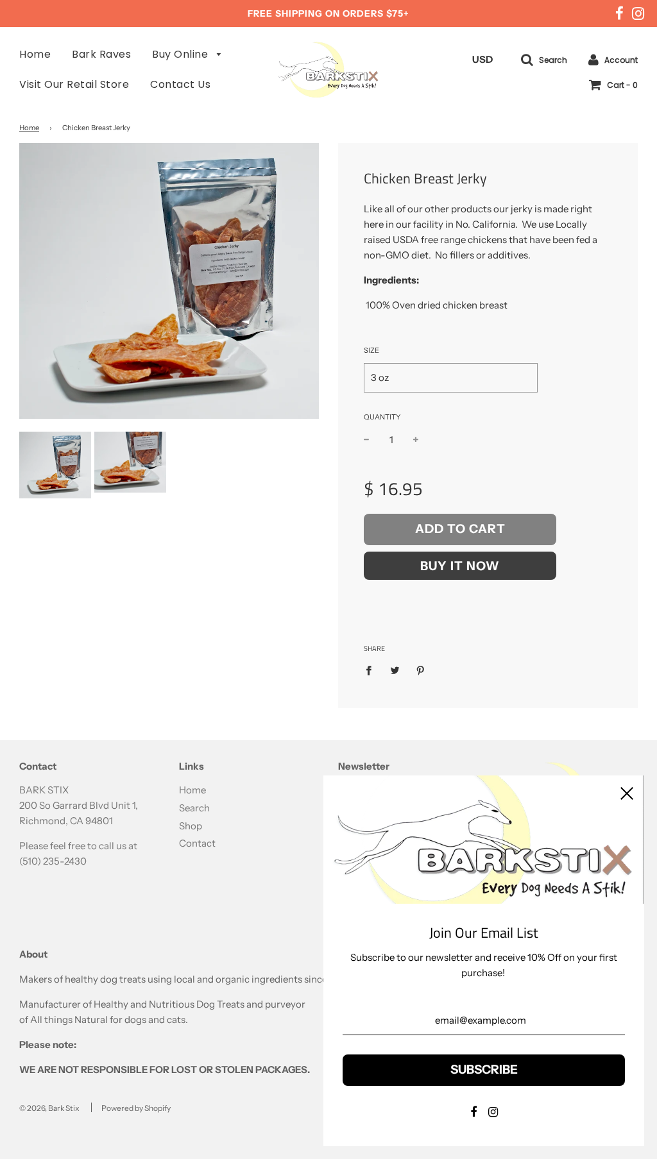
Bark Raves (101, 54)
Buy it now (460, 566)
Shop (190, 826)
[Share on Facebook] (372, 669)
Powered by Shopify (136, 1108)
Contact (197, 843)
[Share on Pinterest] (421, 669)
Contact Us (180, 84)
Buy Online (181, 54)
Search (194, 808)
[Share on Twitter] (394, 669)
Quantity (382, 416)
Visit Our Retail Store (74, 84)
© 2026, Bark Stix (49, 1108)
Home (35, 54)
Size (371, 350)
